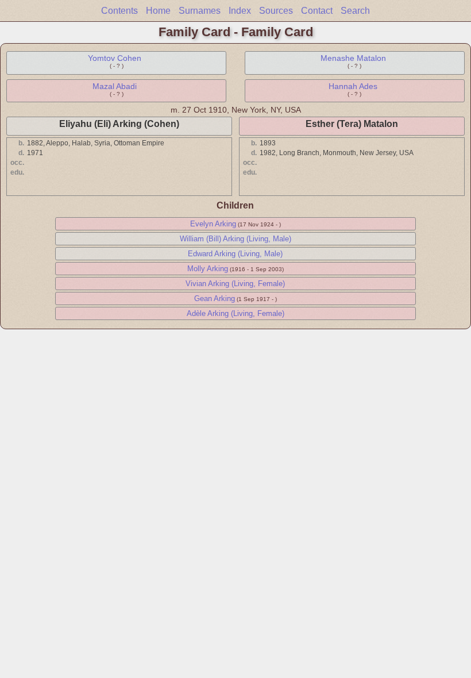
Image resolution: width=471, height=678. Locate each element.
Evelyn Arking (213, 223)
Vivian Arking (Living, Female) (235, 283)
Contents (119, 11)
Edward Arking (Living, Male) (235, 253)
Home (158, 11)
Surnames (200, 11)
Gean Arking (214, 298)
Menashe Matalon (353, 58)
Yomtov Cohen (114, 58)
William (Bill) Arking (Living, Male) (235, 238)
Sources (276, 11)
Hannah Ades (353, 86)
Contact (317, 11)
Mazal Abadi (114, 86)
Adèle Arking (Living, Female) (235, 313)
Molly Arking (207, 268)
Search (355, 11)
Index (240, 11)
